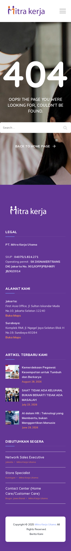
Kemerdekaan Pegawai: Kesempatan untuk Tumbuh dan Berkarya (41, 372)
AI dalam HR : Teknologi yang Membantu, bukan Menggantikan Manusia (42, 418)
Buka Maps (13, 315)
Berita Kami (36, 534)
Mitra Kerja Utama (45, 524)
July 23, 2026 (29, 404)
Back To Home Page (32, 146)
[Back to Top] (35, 514)
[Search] (65, 127)
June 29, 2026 (30, 427)
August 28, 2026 (32, 381)
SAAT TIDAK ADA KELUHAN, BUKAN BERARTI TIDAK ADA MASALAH (42, 395)
